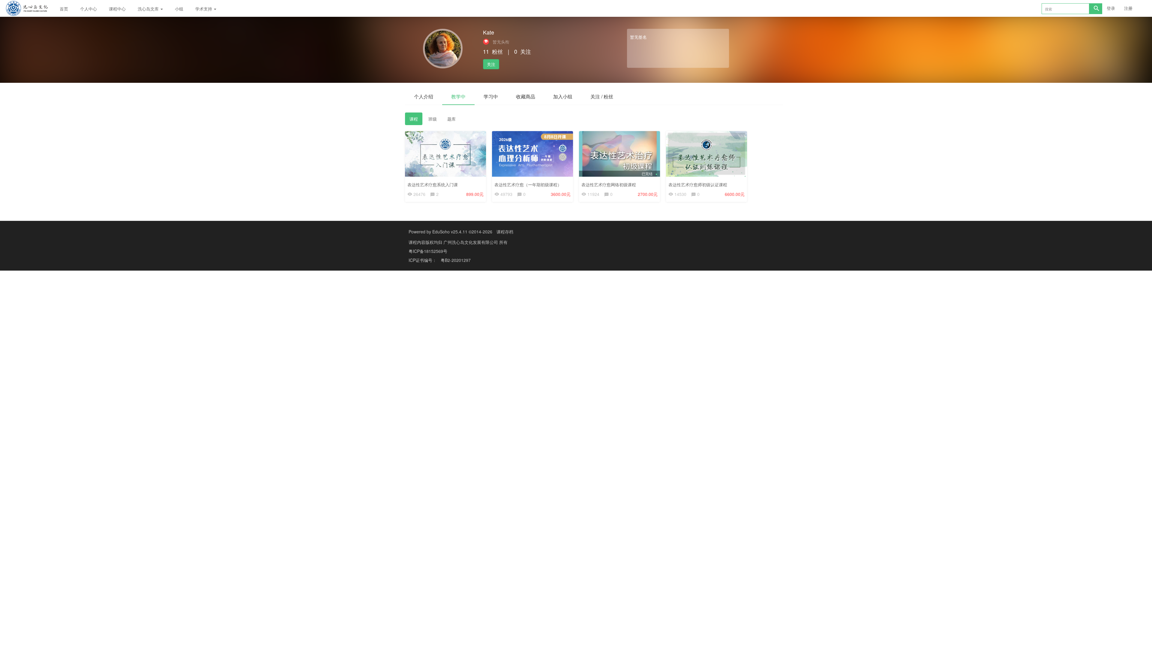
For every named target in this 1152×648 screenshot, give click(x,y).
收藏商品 (525, 96)
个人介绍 (423, 96)
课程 (414, 119)
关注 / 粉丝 (601, 96)
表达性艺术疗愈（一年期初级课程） (528, 185)
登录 (1111, 8)
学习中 (491, 96)
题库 (451, 119)
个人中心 (88, 9)
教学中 (458, 96)
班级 (432, 119)
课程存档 (504, 232)
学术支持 (204, 9)
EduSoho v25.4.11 (449, 232)
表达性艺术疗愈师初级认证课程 (697, 185)
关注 (491, 64)
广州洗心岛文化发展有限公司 (471, 242)
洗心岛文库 (149, 9)
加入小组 (562, 96)
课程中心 (117, 9)
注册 (1128, 8)
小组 (179, 9)
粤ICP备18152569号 (428, 251)
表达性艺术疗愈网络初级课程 (608, 185)
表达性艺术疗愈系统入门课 (432, 185)
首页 (64, 9)
